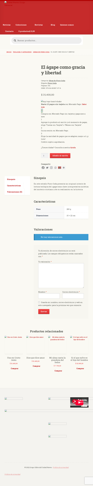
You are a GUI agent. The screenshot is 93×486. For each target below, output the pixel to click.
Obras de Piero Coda (41, 52)
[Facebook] (43, 167)
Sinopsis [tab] (11, 179)
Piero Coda (52, 83)
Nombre (42, 292)
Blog (53, 25)
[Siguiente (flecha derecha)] (89, 243)
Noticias (7, 25)
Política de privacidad (61, 467)
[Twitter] (47, 167)
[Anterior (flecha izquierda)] (4, 243)
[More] (64, 167)
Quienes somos (67, 25)
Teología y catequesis (22, 52)
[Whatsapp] (55, 167)
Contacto (9, 31)
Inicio (9, 52)
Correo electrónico (71, 292)
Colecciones (21, 25)
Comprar (14, 368)
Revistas (39, 25)
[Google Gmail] (59, 167)
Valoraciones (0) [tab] (14, 192)
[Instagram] (51, 167)
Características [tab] (14, 185)
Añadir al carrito (60, 155)
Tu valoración (45, 262)
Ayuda (73, 147)
